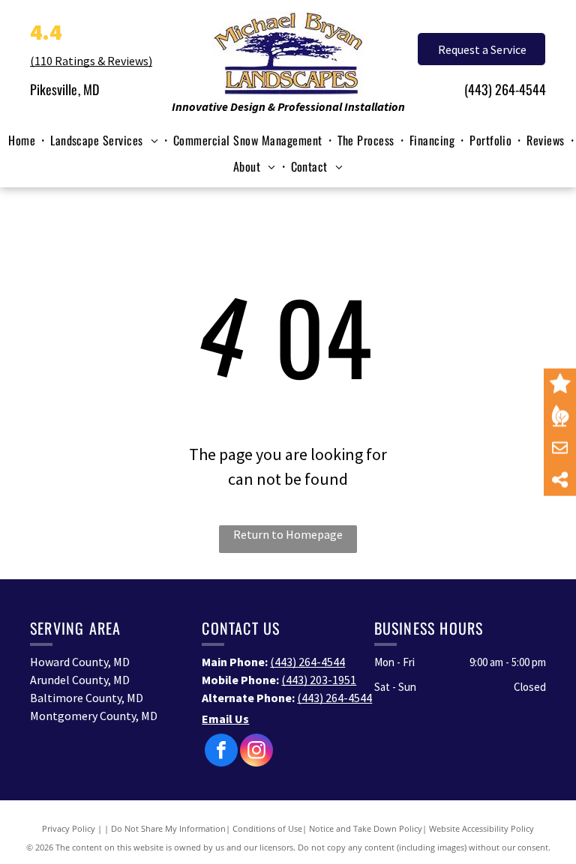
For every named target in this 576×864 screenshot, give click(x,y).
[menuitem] (23, 140)
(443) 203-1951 (318, 679)
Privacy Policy (68, 828)
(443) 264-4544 (505, 89)
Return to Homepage (288, 534)
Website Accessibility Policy (481, 828)
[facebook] (221, 752)
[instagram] (256, 752)
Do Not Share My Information (168, 828)
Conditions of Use (267, 828)
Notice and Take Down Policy (365, 828)
